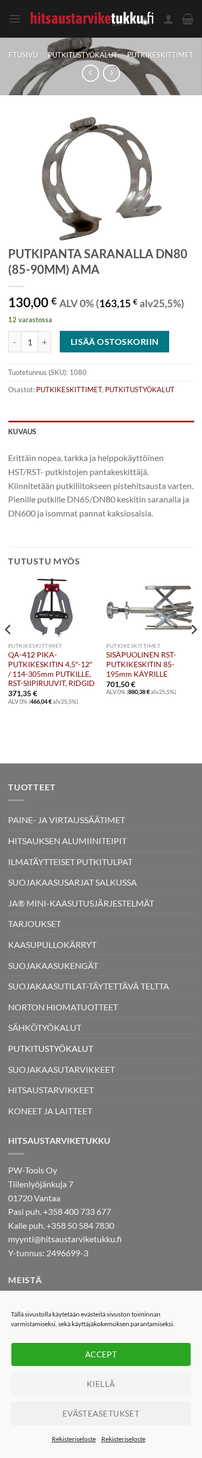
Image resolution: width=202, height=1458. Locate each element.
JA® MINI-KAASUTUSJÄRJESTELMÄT (81, 903)
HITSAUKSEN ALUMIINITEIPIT (67, 841)
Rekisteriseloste (74, 1439)
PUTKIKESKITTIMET (160, 55)
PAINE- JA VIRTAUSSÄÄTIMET (66, 820)
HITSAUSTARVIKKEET (51, 1090)
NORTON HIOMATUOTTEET (63, 1007)
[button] (14, 18)
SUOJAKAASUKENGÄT (53, 965)
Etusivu (23, 55)
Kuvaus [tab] (22, 431)
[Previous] (8, 651)
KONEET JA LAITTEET (50, 1111)
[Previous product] (111, 73)
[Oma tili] (168, 19)
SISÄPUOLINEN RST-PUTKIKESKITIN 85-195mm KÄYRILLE (141, 664)
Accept (101, 1354)
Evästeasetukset (101, 1413)
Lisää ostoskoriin (115, 341)
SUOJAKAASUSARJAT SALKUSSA (72, 882)
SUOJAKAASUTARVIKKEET (61, 1069)
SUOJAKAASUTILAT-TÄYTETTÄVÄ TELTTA (88, 986)
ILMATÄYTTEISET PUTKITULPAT (70, 862)
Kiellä (101, 1384)
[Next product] (90, 73)
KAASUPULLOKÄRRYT (52, 944)
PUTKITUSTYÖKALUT (82, 55)
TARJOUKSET (34, 923)
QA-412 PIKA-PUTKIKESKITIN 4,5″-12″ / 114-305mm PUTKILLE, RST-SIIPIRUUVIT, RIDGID (51, 669)
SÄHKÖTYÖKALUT (44, 1027)
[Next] (193, 651)
